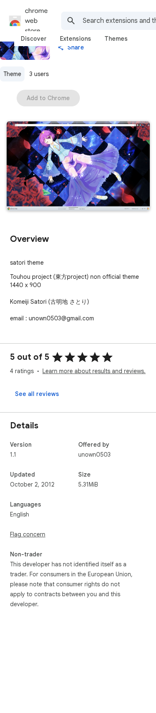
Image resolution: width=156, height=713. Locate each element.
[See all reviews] (37, 394)
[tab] (33, 38)
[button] (78, 167)
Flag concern (27, 534)
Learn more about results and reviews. (94, 371)
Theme (12, 74)
